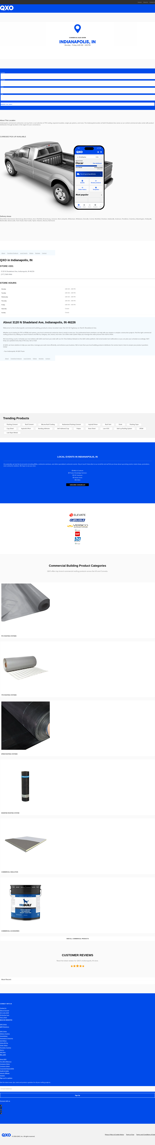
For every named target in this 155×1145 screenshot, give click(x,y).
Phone (2, 87)
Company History (5, 1064)
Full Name (3, 79)
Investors (2, 1075)
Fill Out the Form (4, 1015)
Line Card (77, 50)
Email (2, 94)
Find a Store (3, 1017)
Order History (4, 1045)
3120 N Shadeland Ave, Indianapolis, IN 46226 (17, 271)
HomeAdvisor (4, 1036)
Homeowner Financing (6, 1038)
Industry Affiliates (5, 1073)
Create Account (77, 53)
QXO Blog (3, 1052)
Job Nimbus (3, 1041)
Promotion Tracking (5, 1048)
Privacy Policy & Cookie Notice (114, 1134)
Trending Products (12, 253)
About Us (145, 2)
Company (3, 72)
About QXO (3, 1059)
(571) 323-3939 (4, 1013)
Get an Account (4, 1010)
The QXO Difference (5, 1061)
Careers (140, 2)
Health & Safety (4, 1071)
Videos (31, 253)
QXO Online (3, 1024)
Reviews (37, 253)
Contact (44, 253)
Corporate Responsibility (7, 1068)
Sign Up (77, 1095)
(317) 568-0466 (6, 274)
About (3, 253)
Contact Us (152, 2)
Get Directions (77, 55)
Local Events (23, 253)
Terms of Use (130, 1134)
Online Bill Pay (4, 1043)
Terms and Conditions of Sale (145, 1134)
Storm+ (2, 1050)
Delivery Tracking (5, 1034)
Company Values (5, 1066)
